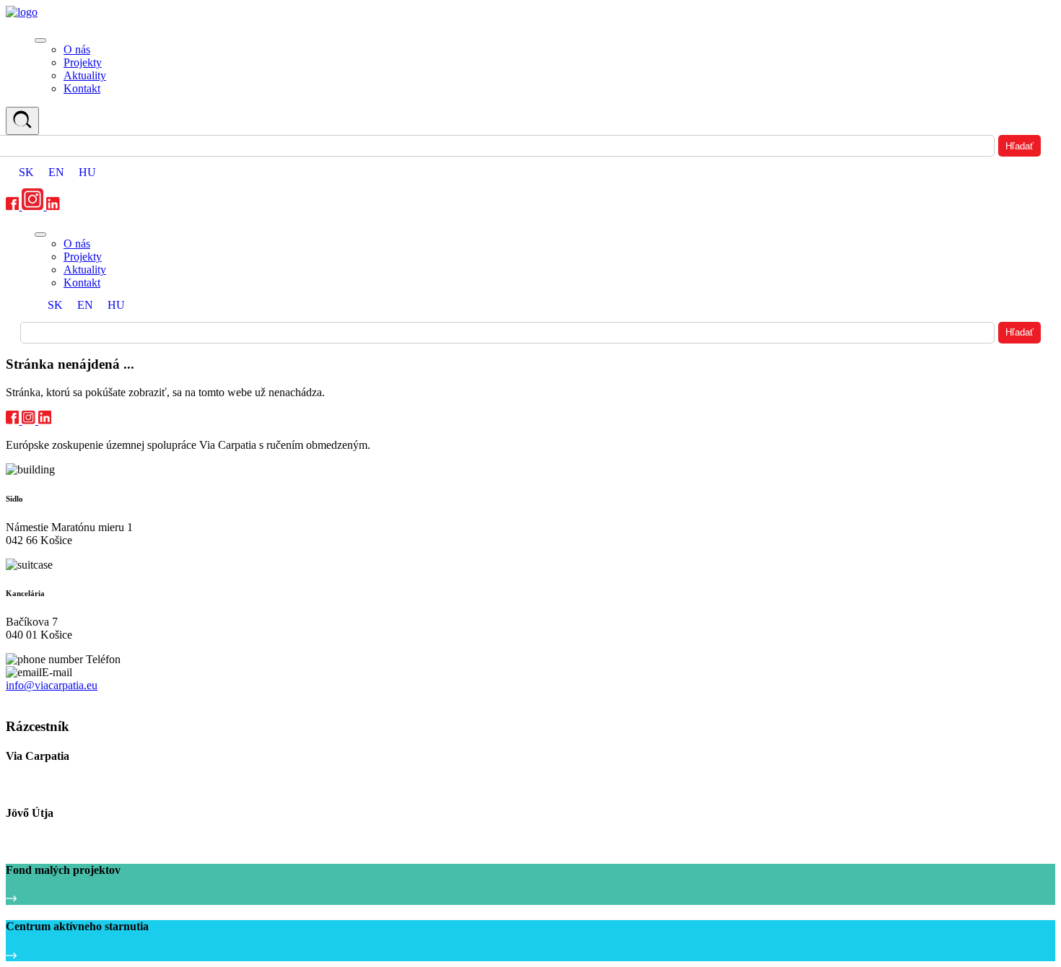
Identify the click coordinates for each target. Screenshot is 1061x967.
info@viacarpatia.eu (51, 685)
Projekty (83, 62)
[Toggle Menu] (40, 40)
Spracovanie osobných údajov (66, 698)
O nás (77, 49)
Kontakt (82, 88)
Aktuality (85, 75)
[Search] (22, 121)
